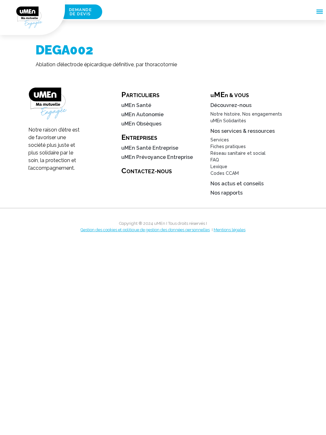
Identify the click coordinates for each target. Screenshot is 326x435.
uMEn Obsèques (141, 124)
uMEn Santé (136, 105)
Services (219, 139)
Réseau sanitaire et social (238, 153)
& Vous (229, 94)
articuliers (140, 94)
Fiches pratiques (228, 146)
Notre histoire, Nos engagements (246, 114)
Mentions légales (229, 229)
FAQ (214, 159)
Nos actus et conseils (237, 184)
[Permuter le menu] (319, 12)
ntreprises (139, 137)
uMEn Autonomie (142, 114)
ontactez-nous (146, 171)
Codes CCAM (224, 173)
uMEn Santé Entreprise (149, 148)
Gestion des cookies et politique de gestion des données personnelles (145, 229)
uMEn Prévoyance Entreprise (157, 157)
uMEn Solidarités (228, 120)
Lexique (218, 166)
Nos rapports (226, 193)
